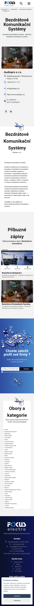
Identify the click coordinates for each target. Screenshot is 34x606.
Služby (18, 564)
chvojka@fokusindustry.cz (18, 546)
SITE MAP (18, 571)
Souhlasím (17, 596)
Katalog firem (14, 9)
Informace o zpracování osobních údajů (17, 553)
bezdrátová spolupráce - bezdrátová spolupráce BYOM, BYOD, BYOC (17, 276)
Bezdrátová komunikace (25, 9)
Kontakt (18, 569)
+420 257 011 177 (13, 82)
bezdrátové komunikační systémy (16, 304)
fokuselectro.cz (5, 9)
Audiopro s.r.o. (6, 11)
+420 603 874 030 (18, 544)
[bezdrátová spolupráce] (17, 260)
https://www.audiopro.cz (16, 94)
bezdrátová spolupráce (12, 273)
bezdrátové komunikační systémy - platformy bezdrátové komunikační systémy (16, 307)
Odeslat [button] (26, 369)
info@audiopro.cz (13, 88)
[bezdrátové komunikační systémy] (10, 3)
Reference (18, 566)
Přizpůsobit (17, 600)
